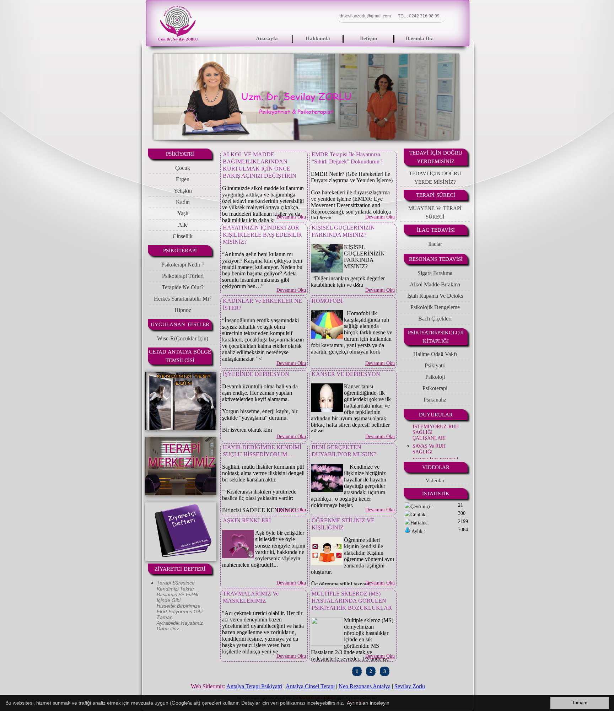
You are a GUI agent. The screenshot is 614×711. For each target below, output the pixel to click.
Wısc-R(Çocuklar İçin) (182, 338)
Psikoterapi (434, 388)
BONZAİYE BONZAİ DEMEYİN (435, 448)
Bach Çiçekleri (435, 319)
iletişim (368, 38)
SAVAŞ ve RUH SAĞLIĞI (429, 435)
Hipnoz (182, 310)
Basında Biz (419, 38)
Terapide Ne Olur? (183, 287)
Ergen (182, 179)
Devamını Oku (291, 217)
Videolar (435, 467)
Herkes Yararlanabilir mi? (182, 299)
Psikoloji (435, 377)
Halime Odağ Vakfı (435, 354)
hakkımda (318, 38)
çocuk (182, 168)
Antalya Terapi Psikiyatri (254, 686)
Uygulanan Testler (180, 324)
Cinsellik (183, 236)
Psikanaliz (435, 400)
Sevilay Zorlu (409, 686)
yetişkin (183, 191)
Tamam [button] (579, 702)
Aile (183, 225)
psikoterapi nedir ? (182, 265)
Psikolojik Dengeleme (435, 307)
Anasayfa (267, 38)
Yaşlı (182, 213)
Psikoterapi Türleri (183, 276)
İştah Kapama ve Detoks (435, 296)
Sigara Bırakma (435, 273)
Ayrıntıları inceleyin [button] (368, 703)
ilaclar (435, 244)
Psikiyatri (435, 365)
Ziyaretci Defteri (180, 569)
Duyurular (436, 415)
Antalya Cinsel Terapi (310, 686)
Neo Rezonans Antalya (365, 686)
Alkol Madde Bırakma (435, 284)
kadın (183, 202)
